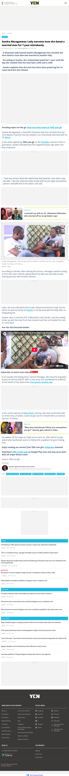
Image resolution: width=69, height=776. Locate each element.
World (3, 583)
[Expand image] (66, 224)
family (30, 310)
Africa (7, 137)
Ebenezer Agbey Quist (23, 48)
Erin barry (60, 474)
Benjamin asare (50, 474)
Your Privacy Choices (36, 775)
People (10, 33)
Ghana (3, 547)
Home (3, 33)
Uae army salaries (12, 474)
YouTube (45, 142)
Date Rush (29, 413)
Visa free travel (25, 474)
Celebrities (4, 565)
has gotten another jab (41, 382)
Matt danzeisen (38, 474)
